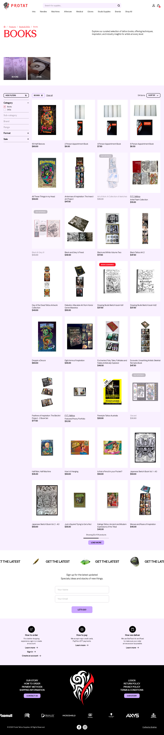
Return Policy (132, 683)
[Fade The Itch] (22, 715)
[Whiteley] (86, 715)
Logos (132, 680)
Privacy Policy (132, 686)
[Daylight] (107, 715)
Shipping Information (32, 690)
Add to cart (47, 136)
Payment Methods (32, 686)
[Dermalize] (44, 715)
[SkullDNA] (149, 715)
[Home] (4, 27)
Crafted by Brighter (150, 727)
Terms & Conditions (131, 690)
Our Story (32, 680)
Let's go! (82, 609)
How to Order (32, 683)
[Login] (154, 5)
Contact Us (32, 696)
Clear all (49, 95)
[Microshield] (65, 715)
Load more (96, 542)
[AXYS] (128, 715)
